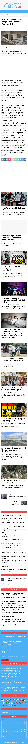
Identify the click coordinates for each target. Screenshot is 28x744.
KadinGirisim (4, 670)
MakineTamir (15, 673)
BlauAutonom (15, 688)
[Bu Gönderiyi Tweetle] (5, 159)
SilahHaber (4, 674)
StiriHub (8, 690)
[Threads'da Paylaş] (25, 159)
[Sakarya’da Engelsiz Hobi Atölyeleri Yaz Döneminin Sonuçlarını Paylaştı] (14, 227)
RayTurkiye (23, 681)
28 (21, 734)
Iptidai (20, 673)
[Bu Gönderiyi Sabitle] (9, 159)
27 (17, 734)
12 (13, 729)
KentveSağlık (10, 682)
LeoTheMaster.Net (11, 674)
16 (3, 731)
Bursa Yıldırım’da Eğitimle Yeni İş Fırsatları (13, 209)
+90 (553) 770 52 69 (7, 644)
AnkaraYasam (10, 670)
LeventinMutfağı (17, 682)
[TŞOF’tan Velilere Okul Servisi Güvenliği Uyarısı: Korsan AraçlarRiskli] (14, 258)
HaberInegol (4, 676)
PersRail (10, 688)
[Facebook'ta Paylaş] (2, 159)
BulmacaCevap (4, 681)
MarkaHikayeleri (5, 678)
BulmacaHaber (12, 678)
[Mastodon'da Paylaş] (18, 159)
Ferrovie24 (3, 690)
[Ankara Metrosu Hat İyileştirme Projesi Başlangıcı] (14, 410)
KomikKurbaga (12, 681)
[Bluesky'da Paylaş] (23, 159)
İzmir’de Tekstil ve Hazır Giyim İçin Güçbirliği (13, 621)
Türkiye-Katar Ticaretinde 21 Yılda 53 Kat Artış (13, 610)
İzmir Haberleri (4, 712)
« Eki (2, 738)
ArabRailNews (4, 688)
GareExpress (22, 687)
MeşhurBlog (4, 684)
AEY (20, 676)
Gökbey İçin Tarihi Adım (7, 616)
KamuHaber (4, 673)
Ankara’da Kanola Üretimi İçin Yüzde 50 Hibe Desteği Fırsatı (13, 359)
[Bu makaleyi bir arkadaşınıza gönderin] (12, 159)
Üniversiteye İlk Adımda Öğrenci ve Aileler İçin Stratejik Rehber (13, 389)
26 (13, 734)
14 (21, 729)
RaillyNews (3, 687)
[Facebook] (2, 652)
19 (13, 731)
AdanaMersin (17, 670)
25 (10, 734)
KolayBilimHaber (19, 674)
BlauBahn (16, 687)
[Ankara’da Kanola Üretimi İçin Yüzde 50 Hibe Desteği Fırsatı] (14, 350)
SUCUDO (3, 667)
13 (17, 729)
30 (3, 736)
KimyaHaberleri (11, 668)
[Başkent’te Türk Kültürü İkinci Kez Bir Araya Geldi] (14, 472)
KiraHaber (16, 676)
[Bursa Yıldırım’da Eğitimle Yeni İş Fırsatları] (14, 199)
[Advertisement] (14, 67)
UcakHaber (9, 673)
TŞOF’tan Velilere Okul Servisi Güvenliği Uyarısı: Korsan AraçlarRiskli (12, 269)
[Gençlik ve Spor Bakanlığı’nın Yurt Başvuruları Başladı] (14, 320)
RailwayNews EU (5, 691)
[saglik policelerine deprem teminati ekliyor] (14, 44)
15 (24, 729)
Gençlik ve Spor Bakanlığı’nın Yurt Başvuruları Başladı (12, 330)
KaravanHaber (11, 671)
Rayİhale (23, 682)
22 (24, 731)
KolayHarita (18, 681)
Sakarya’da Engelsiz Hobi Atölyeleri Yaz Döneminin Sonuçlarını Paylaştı (11, 238)
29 (24, 734)
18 (10, 731)
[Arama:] (14, 14)
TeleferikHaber (14, 667)
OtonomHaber (4, 668)
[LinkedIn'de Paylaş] (7, 159)
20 (17, 731)
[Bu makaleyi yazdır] (14, 159)
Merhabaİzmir (4, 671)
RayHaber (14, 589)
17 (6, 731)
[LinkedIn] (4, 652)
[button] (26, 11)
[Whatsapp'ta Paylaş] (16, 159)
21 (21, 731)
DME (11, 690)
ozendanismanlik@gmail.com (9, 645)
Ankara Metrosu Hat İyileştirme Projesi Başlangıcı (13, 420)
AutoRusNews (16, 690)
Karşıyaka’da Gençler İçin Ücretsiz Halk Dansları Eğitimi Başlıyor (13, 300)
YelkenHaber (18, 671)
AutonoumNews (10, 687)
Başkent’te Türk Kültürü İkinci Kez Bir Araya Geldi (13, 482)
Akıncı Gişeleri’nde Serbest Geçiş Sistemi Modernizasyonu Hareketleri (14, 450)
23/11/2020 (5, 28)
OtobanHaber (10, 676)
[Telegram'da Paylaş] (20, 159)
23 (3, 734)
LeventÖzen (18, 668)
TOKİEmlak (9, 684)
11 (10, 729)
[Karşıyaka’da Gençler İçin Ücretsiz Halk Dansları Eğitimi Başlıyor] (14, 289)
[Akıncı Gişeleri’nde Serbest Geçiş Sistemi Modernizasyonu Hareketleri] (14, 439)
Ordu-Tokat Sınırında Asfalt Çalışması (11, 619)
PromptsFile (21, 690)
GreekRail (20, 688)
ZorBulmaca (4, 682)
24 (6, 734)
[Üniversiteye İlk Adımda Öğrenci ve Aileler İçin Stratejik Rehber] (14, 379)
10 (6, 729)
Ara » (5, 738)
